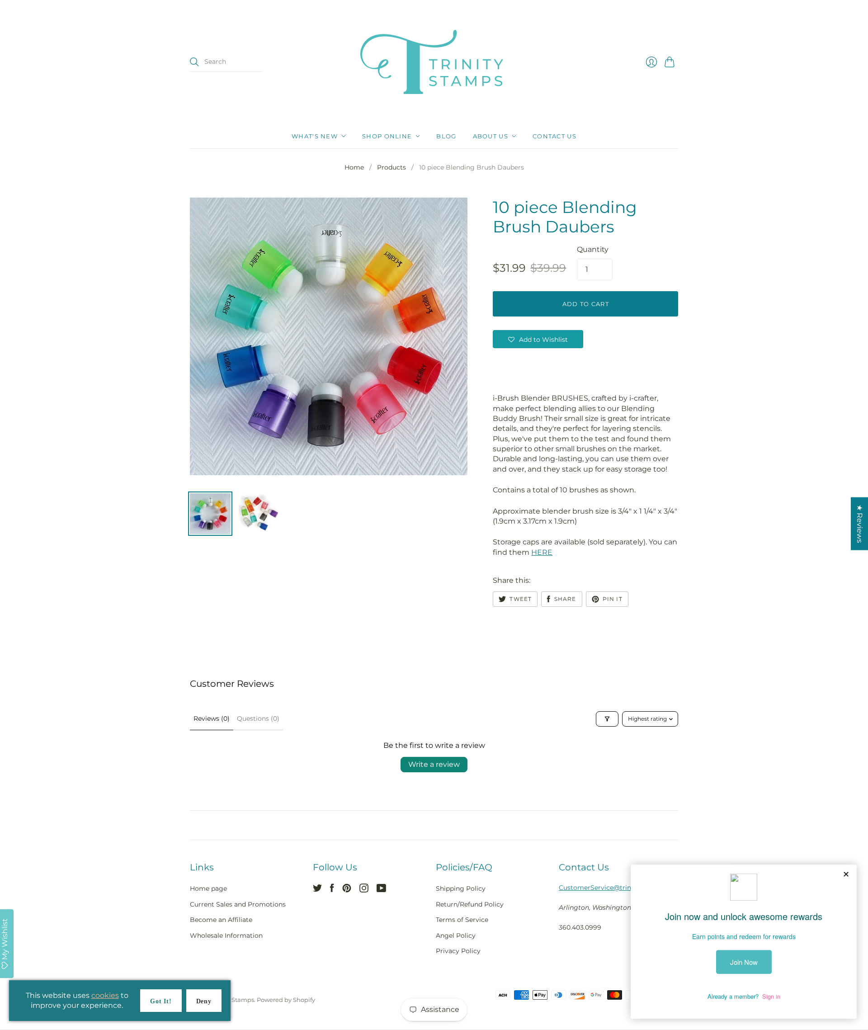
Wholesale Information (226, 935)
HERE (541, 552)
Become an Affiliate (221, 920)
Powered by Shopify (286, 999)
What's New (315, 136)
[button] (538, 339)
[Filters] (607, 719)
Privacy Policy (458, 951)
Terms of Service (462, 920)
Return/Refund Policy (470, 904)
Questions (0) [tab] (258, 718)
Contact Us (554, 136)
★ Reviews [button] (859, 524)
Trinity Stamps (233, 999)
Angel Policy (456, 935)
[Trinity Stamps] (434, 62)
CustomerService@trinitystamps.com (618, 888)
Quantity (593, 249)
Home (354, 167)
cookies (105, 995)
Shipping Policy (461, 888)
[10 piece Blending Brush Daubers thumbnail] (210, 513)
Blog (446, 136)
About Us (490, 136)
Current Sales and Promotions (238, 904)
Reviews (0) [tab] (211, 718)
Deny (204, 1001)
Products (391, 167)
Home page (208, 888)
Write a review (434, 764)
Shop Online (387, 136)
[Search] (194, 61)
